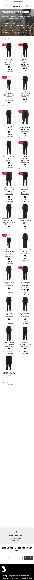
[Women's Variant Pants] (25, 240)
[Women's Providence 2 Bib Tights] (9, 240)
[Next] (31, 2)
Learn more (15, 540)
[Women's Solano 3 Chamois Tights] (9, 50)
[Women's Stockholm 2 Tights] (25, 179)
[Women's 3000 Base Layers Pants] (9, 211)
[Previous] (2, 2)
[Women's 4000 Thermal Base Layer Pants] (25, 83)
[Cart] (31, 6)
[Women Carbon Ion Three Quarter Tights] (9, 363)
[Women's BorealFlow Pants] (25, 333)
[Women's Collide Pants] (9, 148)
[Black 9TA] (28, 290)
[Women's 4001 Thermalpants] (25, 304)
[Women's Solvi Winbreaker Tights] (25, 273)
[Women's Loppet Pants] (9, 117)
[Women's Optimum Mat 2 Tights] (25, 50)
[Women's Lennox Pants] (25, 211)
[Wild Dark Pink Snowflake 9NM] (22, 290)
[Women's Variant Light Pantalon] (9, 333)
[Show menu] (2, 6)
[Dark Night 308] (26, 68)
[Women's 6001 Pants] (9, 273)
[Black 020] (9, 67)
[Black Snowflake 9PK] (25, 290)
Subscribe (28, 558)
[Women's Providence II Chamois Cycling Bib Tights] (9, 83)
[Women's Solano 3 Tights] (9, 304)
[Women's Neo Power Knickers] (25, 117)
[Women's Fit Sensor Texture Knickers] (9, 179)
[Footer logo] (4, 569)
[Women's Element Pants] (25, 148)
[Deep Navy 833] (26, 99)
